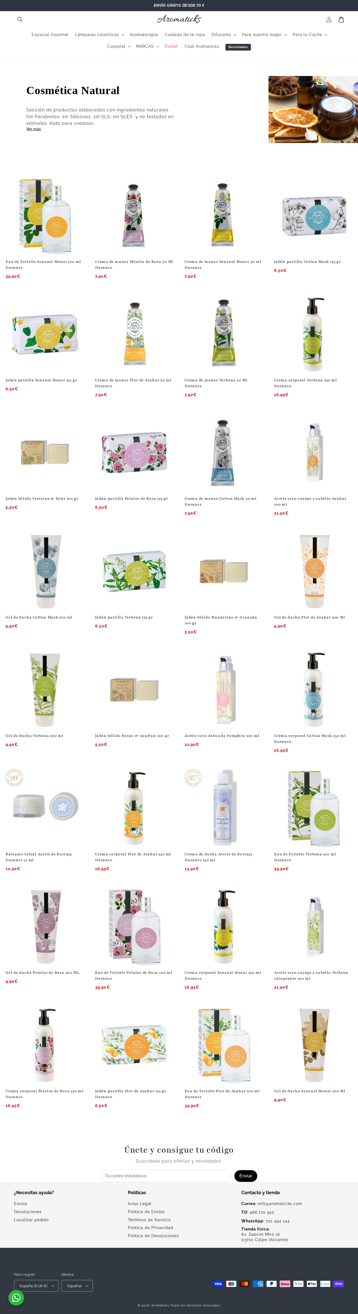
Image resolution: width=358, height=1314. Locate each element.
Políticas (137, 1192)
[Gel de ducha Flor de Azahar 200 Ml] (313, 571)
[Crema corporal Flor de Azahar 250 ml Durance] (134, 808)
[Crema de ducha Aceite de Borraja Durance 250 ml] (224, 808)
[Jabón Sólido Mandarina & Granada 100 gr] (224, 571)
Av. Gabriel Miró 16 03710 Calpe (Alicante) (264, 1234)
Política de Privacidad (150, 1227)
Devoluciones (28, 1212)
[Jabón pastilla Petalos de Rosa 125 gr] (134, 452)
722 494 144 (265, 1221)
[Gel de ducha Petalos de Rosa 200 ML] (45, 926)
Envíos (20, 1203)
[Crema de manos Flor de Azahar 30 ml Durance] (134, 334)
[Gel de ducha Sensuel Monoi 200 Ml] (313, 1045)
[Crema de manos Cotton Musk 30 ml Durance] (224, 452)
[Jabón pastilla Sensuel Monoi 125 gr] (45, 334)
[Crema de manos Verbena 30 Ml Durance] (224, 334)
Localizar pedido (31, 1220)
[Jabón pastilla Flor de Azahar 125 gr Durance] (134, 1045)
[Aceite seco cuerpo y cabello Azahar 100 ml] (313, 452)
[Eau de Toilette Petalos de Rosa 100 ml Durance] (134, 926)
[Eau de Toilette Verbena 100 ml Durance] (313, 808)
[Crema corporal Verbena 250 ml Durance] (313, 334)
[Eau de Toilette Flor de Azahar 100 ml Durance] (224, 1045)
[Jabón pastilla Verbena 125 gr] (134, 571)
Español (74, 1286)
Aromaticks (160, 1305)
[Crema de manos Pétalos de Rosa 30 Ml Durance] (134, 216)
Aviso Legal (140, 1203)
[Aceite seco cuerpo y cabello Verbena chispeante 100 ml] (313, 926)
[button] (20, 19)
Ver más (33, 129)
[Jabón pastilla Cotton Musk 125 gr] (313, 216)
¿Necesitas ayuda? (34, 1192)
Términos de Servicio (149, 1220)
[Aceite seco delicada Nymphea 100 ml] (224, 690)
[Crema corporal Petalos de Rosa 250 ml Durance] (45, 1045)
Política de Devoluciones (153, 1236)
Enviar (245, 1175)
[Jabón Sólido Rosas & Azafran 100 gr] (134, 690)
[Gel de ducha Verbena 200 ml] (45, 690)
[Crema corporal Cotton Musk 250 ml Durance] (313, 690)
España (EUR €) (34, 1286)
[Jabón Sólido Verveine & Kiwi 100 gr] (45, 452)
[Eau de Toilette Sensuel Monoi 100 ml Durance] (45, 216)
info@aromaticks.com (271, 1203)
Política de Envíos (146, 1212)
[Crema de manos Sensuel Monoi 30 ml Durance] (224, 216)
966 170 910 (257, 1212)
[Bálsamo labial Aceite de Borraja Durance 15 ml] (45, 808)
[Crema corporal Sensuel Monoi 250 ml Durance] (224, 926)
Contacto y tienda (260, 1192)
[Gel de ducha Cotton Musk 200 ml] (45, 571)
